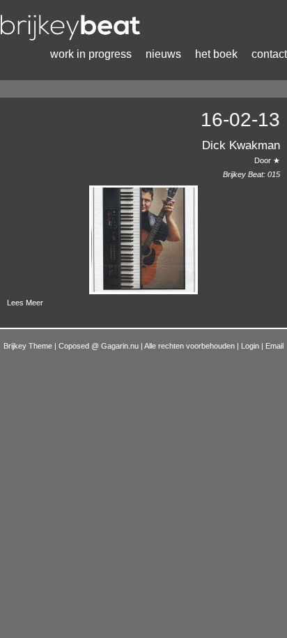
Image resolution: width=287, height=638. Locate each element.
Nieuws (163, 54)
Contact (269, 54)
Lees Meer (25, 302)
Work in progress (91, 54)
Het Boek (216, 54)
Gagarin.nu (120, 346)
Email (274, 346)
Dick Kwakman (241, 145)
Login (251, 346)
